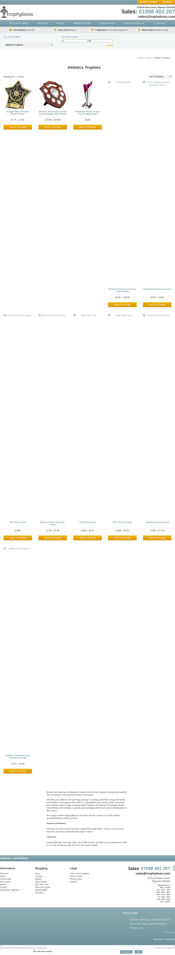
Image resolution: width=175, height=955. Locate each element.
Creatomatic (169, 948)
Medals (60, 23)
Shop (37, 873)
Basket (3, 884)
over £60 (23, 30)
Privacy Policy (76, 879)
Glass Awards (107, 23)
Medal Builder (82, 23)
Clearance (160, 23)
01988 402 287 (157, 11)
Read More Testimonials (164, 939)
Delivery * (67, 30)
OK (138, 952)
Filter (110, 45)
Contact (3, 887)
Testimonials (5, 879)
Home (140, 57)
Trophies (42, 23)
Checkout (167, 2)
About (2, 876)
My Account (5, 881)
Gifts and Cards (18, 23)
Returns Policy (76, 876)
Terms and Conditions (80, 873)
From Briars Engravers (111, 30)
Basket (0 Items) (148, 2)
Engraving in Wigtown (9, 890)
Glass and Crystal (134, 23)
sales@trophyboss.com (156, 16)
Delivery (73, 881)
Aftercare (4, 873)
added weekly (155, 30)
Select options (17, 127)
